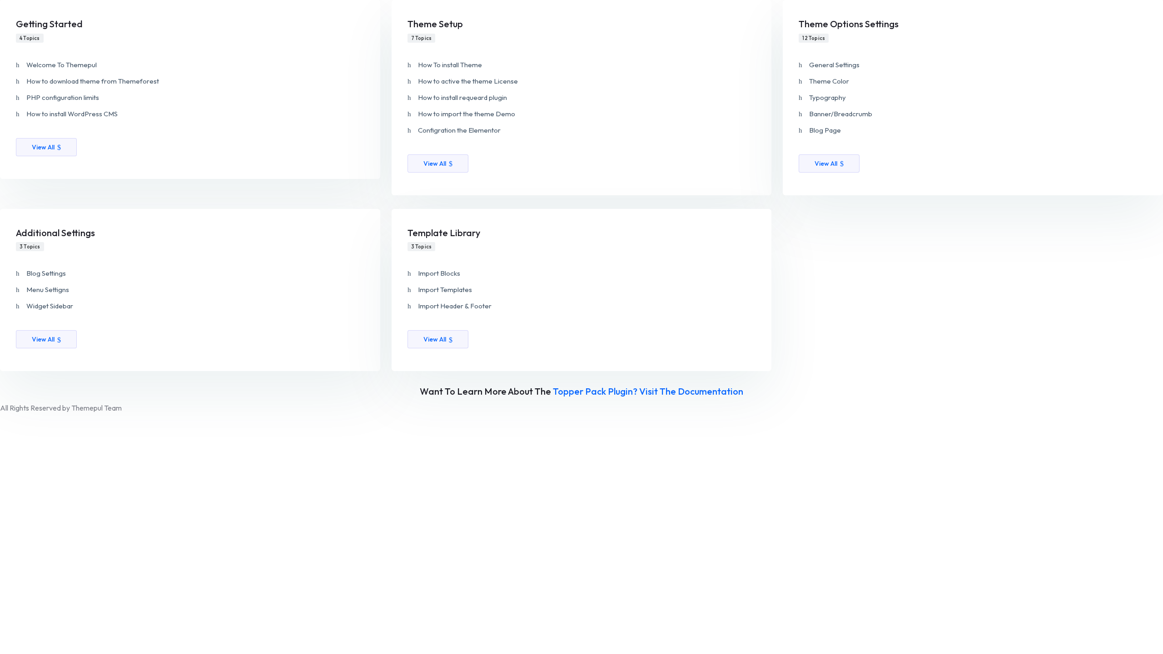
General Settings (834, 64)
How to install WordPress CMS (72, 113)
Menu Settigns (47, 289)
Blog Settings (46, 273)
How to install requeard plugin (462, 97)
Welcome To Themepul (61, 64)
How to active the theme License (468, 81)
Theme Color (829, 81)
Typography (827, 97)
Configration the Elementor (459, 130)
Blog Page (825, 130)
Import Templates (445, 289)
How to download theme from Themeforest (92, 81)
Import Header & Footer (455, 306)
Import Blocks (439, 273)
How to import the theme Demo (466, 113)
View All (43, 147)
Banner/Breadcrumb (840, 113)
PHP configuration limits (62, 97)
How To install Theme (450, 64)
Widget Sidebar (49, 306)
